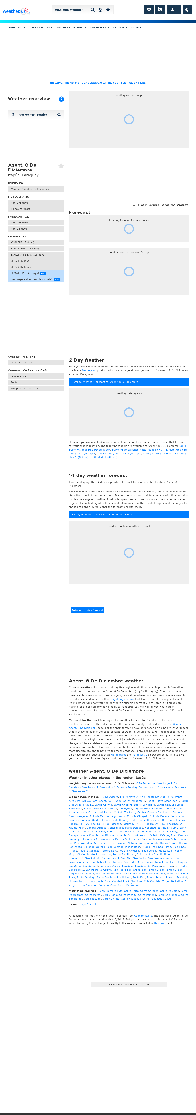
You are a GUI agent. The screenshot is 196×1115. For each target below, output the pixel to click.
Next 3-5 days (19, 202)
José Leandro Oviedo (145, 835)
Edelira (180, 820)
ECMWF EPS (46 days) (28, 273)
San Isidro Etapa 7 (176, 862)
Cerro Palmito (128, 894)
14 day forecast (20, 208)
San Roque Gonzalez (108, 873)
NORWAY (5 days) (174, 453)
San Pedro (181, 865)
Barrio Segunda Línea (170, 804)
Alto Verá (75, 800)
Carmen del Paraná (100, 812)
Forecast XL (18, 216)
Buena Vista (91, 808)
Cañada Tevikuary (125, 812)
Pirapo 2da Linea (175, 846)
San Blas (126, 858)
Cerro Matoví (93, 894)
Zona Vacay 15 (119, 885)
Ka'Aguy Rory (168, 835)
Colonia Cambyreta (159, 812)
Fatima (73, 827)
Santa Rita (173, 873)
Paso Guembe (114, 846)
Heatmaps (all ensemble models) (35, 279)
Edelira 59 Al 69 (155, 823)
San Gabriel (99, 862)
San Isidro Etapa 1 (151, 862)
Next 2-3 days (19, 222)
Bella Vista (75, 808)
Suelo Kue (139, 877)
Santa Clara (129, 873)
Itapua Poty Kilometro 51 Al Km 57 (114, 831)
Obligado (89, 846)
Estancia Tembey (127, 787)
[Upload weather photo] (160, 9)
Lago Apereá (88, 904)
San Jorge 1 (164, 783)
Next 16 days (19, 228)
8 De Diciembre (146, 783)
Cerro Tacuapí (92, 898)
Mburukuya (107, 842)
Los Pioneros (77, 842)
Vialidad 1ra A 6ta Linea (127, 881)
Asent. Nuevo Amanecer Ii (163, 800)
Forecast (16, 27)
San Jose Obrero (110, 865)
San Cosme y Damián (161, 858)
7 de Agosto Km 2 (150, 796)
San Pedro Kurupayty (99, 869)
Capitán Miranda (162, 808)
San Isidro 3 (131, 862)
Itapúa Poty (170, 831)
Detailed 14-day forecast (87, 610)
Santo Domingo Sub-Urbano (114, 877)
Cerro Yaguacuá (131, 898)
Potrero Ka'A (109, 850)
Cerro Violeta (111, 898)
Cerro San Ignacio (169, 894)
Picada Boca (132, 846)
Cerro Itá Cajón (169, 890)
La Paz (115, 839)
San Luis (168, 865)
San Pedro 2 (76, 869)
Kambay (183, 835)
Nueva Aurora (168, 842)
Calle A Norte (108, 808)
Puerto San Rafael (124, 854)
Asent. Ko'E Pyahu (110, 800)
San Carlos (140, 858)
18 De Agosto (109, 796)
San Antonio (92, 858)
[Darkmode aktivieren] (187, 9)
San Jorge (75, 865)
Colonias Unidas (91, 820)
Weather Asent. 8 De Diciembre (30, 188)
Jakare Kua (87, 835)
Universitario (77, 881)
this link (159, 923)
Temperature (19, 376)
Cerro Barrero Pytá (110, 890)
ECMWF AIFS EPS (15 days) (28, 254)
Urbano (91, 881)
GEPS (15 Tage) (21, 266)
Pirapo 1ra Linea (152, 846)
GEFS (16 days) (21, 260)
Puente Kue (165, 850)
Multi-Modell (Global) (104, 457)
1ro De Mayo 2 (129, 796)
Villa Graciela (152, 881)
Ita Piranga (76, 831)
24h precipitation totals (25, 388)
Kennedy (74, 839)
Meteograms (18, 196)
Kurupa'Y (104, 839)
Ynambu (104, 885)
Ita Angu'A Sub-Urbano (171, 827)
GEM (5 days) (105, 453)
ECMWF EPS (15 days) (25, 248)
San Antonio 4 (147, 787)
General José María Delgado (125, 827)
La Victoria (128, 839)
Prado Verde (148, 850)
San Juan (128, 865)
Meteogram (89, 370)
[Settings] (149, 9)
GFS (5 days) (86, 453)
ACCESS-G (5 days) (128, 453)
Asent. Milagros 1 (134, 800)
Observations (40, 27)
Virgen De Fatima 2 (174, 881)
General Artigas (96, 827)
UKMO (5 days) (79, 457)
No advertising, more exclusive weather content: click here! (98, 83)
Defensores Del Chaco (161, 820)
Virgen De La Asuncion (83, 885)
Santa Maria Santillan (151, 873)
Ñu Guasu (136, 885)
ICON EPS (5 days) (23, 242)
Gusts (14, 382)
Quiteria (142, 854)
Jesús (127, 835)
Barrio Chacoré (123, 804)
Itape (87, 831)
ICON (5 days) (152, 453)
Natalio (132, 842)
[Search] (92, 9)
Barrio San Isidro (144, 804)
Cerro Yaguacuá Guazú (156, 898)
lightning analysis (123, 699)
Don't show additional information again (128, 984)
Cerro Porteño (147, 894)
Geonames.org (143, 915)
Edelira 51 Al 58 (133, 823)
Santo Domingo (86, 877)
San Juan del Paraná (148, 865)
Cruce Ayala (165, 787)
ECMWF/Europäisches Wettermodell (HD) (138, 449)
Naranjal (121, 842)
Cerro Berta (131, 890)
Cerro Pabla (110, 894)
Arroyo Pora (89, 800)
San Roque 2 (80, 791)
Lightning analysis (22, 362)
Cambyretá (125, 808)
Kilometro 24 (89, 839)
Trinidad (182, 877)
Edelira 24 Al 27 (79, 823)
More (135, 27)
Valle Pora (103, 881)
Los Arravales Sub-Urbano (169, 839)
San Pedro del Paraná (126, 869)
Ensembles (17, 236)
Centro (141, 812)
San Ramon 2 (90, 787)
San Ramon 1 (150, 869)
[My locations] (108, 9)
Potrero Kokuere (128, 850)
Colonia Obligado (137, 816)
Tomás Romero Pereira (161, 877)
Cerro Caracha (149, 890)
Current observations (27, 370)
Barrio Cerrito (103, 804)
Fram (82, 827)
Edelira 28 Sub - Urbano (106, 823)
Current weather (23, 356)
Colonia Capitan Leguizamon (108, 816)
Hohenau (150, 827)
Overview (15, 183)
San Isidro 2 (107, 787)
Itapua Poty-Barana (149, 831)
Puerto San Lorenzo (98, 854)
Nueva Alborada (148, 842)
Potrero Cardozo (89, 850)
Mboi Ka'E (93, 842)
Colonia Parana (159, 816)
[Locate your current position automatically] (100, 9)
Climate (119, 27)
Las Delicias (143, 839)
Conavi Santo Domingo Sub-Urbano (124, 820)
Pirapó (73, 850)
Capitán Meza (142, 808)
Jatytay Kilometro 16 (108, 835)
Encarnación (174, 823)
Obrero (100, 846)
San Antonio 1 (110, 858)
